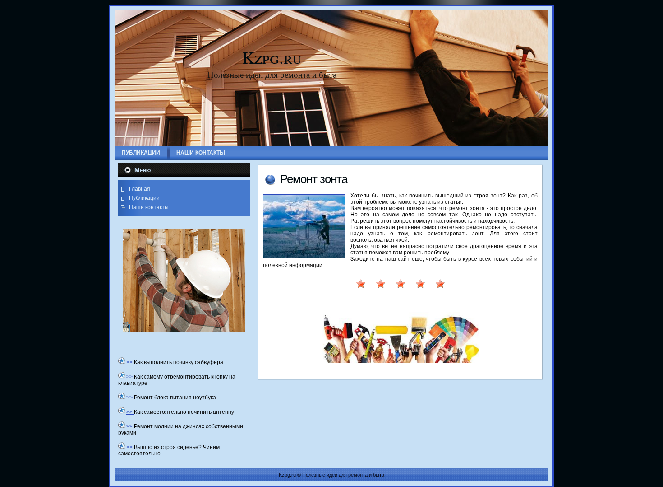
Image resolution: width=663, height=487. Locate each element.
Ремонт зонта (313, 179)
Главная (139, 189)
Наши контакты (149, 207)
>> (130, 362)
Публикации (144, 198)
